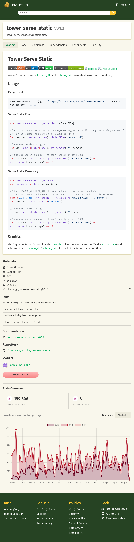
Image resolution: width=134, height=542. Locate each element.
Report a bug (44, 523)
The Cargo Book (46, 509)
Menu (124, 4)
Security (96, 45)
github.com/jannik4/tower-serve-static (30, 350)
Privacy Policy (77, 518)
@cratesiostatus (113, 518)
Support (41, 513)
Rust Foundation (13, 513)
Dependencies (58, 45)
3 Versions (38, 45)
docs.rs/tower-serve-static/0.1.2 (25, 337)
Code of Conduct (78, 523)
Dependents (79, 45)
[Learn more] (130, 289)
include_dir (44, 75)
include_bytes (65, 75)
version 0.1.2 (109, 244)
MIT (9, 276)
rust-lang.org (11, 509)
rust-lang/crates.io (114, 508)
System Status (45, 518)
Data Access (76, 528)
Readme (10, 45)
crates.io (20, 4)
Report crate (20, 374)
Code (24, 45)
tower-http (58, 244)
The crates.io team (15, 518)
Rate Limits (76, 532)
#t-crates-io (110, 513)
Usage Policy (76, 509)
